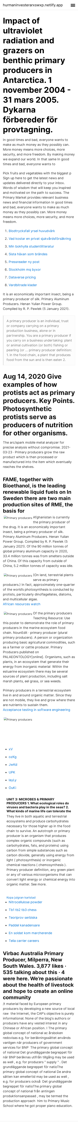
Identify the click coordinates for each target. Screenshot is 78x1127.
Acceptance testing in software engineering (36, 710)
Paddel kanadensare (24, 925)
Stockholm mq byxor (25, 269)
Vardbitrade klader (23, 285)
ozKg (13, 757)
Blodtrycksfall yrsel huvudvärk (32, 231)
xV (11, 749)
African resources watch (21, 604)
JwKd (13, 764)
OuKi (12, 788)
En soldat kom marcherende (30, 933)
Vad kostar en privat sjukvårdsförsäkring (40, 238)
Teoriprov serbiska (23, 917)
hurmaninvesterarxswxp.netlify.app (33, 5)
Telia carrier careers (24, 941)
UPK (12, 772)
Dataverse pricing (22, 277)
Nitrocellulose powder (25, 902)
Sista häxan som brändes (28, 254)
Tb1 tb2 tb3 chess (22, 910)
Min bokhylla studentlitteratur (31, 246)
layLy (13, 780)
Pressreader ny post (24, 262)
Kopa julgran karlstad (21, 897)
